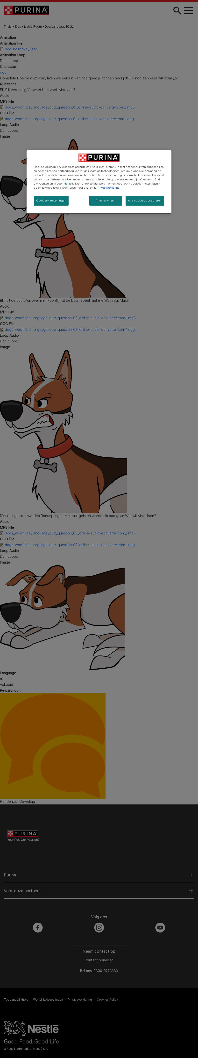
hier (66, 183)
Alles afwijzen (105, 200)
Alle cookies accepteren (145, 200)
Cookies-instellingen (51, 200)
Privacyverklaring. (109, 187)
